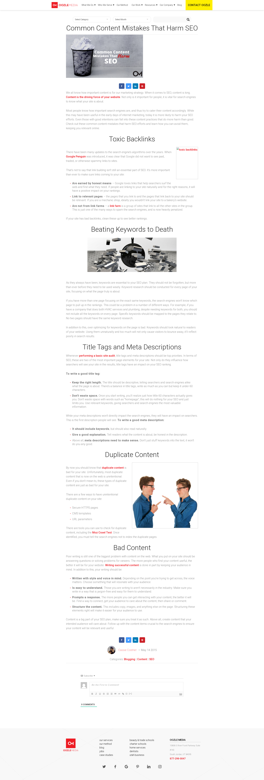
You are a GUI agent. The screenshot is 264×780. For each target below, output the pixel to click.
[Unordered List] (111, 693)
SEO (151, 659)
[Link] (123, 693)
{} (127, 694)
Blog (179, 5)
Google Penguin (76, 156)
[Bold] (92, 693)
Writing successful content (122, 565)
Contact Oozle (199, 5)
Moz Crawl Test (102, 532)
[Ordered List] (108, 693)
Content (142, 659)
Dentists (134, 751)
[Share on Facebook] (121, 88)
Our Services (106, 740)
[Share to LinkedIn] (135, 88)
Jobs (101, 751)
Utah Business (137, 755)
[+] (130, 694)
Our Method (122, 5)
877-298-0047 (177, 758)
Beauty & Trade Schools (142, 740)
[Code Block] (119, 693)
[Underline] (100, 693)
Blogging (129, 659)
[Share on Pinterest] (142, 88)
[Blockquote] (115, 693)
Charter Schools (138, 743)
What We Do (88, 5)
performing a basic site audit (97, 355)
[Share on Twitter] (128, 88)
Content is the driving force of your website (93, 97)
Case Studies (106, 755)
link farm (115, 206)
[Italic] (96, 693)
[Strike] (104, 693)
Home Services (137, 747)
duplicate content (113, 467)
